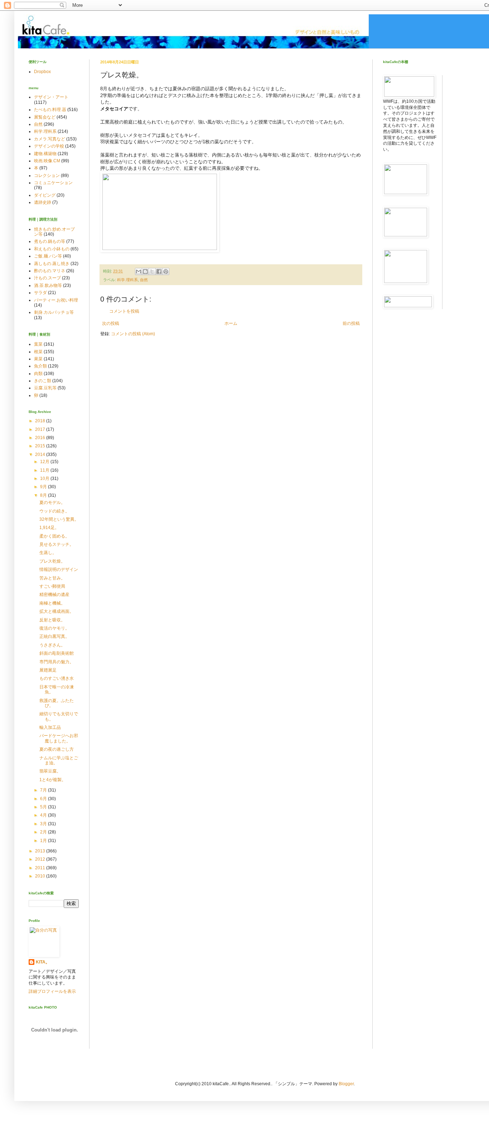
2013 (40, 850)
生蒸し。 (48, 552)
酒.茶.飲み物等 (48, 285)
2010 (40, 876)
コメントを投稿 (124, 311)
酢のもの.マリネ (49, 270)
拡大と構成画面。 (56, 611)
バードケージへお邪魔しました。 (58, 738)
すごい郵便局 (52, 586)
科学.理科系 (127, 280)
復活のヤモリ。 (54, 628)
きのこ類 (42, 380)
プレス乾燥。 (52, 561)
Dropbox (42, 71)
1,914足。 (49, 527)
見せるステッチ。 (56, 544)
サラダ (40, 292)
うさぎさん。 (52, 645)
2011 (40, 867)
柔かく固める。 (54, 536)
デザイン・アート (51, 97)
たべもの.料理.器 (50, 109)
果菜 (38, 358)
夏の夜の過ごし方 (56, 749)
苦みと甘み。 (52, 578)
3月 (44, 823)
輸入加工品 (50, 727)
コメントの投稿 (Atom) (133, 333)
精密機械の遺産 (54, 594)
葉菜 (38, 344)
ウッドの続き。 (54, 511)
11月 (45, 470)
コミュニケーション (53, 182)
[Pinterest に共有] (165, 271)
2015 (40, 445)
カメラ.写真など (49, 138)
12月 (45, 461)
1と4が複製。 (52, 779)
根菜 (38, 351)
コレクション (47, 175)
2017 (40, 429)
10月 (45, 478)
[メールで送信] (138, 271)
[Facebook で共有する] (159, 271)
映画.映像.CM (47, 160)
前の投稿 (351, 323)
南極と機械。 (52, 603)
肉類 (38, 373)
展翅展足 (48, 670)
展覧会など (44, 117)
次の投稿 (110, 323)
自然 (144, 280)
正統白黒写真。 (54, 636)
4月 (44, 815)
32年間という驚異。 (59, 519)
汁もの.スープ (47, 277)
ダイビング (44, 195)
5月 (44, 806)
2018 (40, 420)
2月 (44, 832)
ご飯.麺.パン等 (48, 256)
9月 (44, 486)
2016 (40, 437)
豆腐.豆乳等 (45, 387)
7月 (44, 790)
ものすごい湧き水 (56, 678)
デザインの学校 (49, 146)
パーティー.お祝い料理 (56, 300)
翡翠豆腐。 (50, 771)
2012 (40, 859)
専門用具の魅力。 (56, 661)
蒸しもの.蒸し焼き (51, 263)
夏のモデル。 (52, 502)
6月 (44, 798)
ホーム (230, 323)
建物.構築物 (45, 153)
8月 (44, 495)
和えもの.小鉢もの (51, 248)
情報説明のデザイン (58, 569)
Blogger (346, 1083)
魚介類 (40, 366)
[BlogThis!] (145, 271)
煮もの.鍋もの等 (49, 241)
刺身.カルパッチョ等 (54, 312)
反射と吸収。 (52, 619)
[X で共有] (152, 271)
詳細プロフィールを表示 (52, 991)
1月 (44, 840)
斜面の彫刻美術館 (56, 653)
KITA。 (43, 962)
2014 (40, 454)
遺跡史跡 (42, 202)
